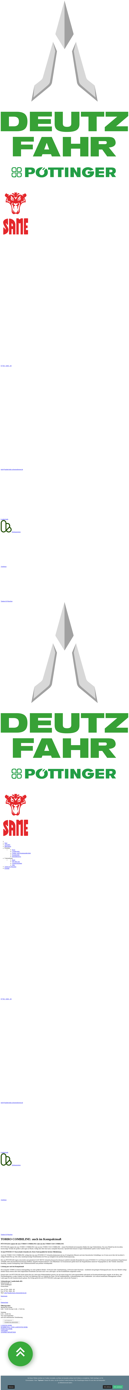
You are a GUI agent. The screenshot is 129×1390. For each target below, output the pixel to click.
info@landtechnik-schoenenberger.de (15, 1293)
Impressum (4, 1296)
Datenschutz (4, 1302)
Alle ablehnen (107, 1387)
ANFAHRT (4, 1330)
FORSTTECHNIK (6, 1329)
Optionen (11, 1387)
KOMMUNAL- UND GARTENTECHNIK (14, 1327)
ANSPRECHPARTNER (8, 1332)
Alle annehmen (118, 1387)
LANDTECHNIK (6, 1325)
